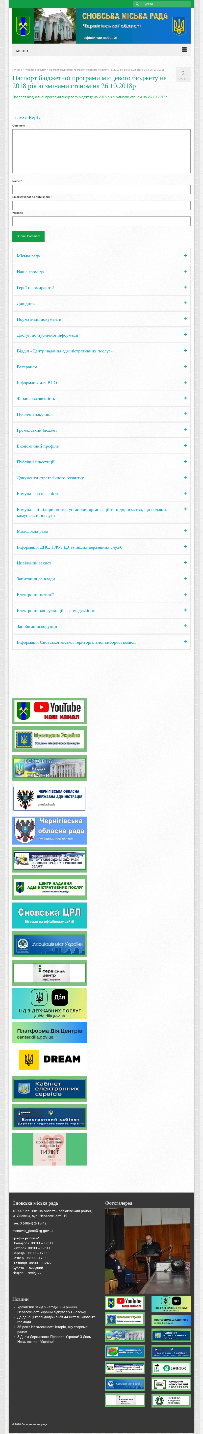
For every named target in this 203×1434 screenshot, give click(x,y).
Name (17, 181)
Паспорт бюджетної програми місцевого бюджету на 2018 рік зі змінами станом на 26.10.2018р (90, 97)
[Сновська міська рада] (101, 26)
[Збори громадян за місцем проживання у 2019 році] (147, 1251)
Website (17, 212)
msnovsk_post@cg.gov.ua (32, 1231)
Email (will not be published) (31, 196)
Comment (18, 125)
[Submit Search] (136, 4)
